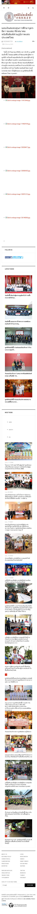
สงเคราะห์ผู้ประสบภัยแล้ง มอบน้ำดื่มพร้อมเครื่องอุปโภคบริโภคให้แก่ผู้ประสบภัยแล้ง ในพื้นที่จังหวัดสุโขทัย (18, 668)
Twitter (22, 870)
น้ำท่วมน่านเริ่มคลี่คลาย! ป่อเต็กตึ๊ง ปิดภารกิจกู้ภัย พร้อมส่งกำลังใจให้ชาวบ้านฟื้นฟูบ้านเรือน (18, 814)
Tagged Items (5, 875)
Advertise (4, 866)
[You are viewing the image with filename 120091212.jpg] (20, 205)
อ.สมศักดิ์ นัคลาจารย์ (27, 896)
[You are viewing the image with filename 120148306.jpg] (20, 228)
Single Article (6, 873)
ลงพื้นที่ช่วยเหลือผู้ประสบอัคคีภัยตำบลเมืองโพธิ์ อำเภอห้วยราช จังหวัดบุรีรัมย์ (17, 581)
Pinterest (23, 877)
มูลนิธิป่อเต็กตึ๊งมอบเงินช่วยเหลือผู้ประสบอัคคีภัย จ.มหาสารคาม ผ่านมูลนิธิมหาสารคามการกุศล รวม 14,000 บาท (18, 680)
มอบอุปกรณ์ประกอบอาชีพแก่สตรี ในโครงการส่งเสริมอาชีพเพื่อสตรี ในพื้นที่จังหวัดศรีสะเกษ (18, 756)
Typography (5, 877)
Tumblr (22, 875)
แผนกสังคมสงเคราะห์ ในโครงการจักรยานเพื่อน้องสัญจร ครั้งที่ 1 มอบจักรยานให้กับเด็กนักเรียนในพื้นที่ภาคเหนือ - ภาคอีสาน (18, 496)
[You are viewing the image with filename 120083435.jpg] (20, 181)
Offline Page (23, 863)
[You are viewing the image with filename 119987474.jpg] (20, 134)
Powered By (18, 905)
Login (21, 854)
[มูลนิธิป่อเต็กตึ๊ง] (18, 17)
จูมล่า (3, 899)
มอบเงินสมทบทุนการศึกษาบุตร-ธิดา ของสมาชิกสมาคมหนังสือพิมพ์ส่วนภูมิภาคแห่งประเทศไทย (18, 32)
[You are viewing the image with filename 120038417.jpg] (20, 158)
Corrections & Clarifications (6, 860)
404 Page (22, 866)
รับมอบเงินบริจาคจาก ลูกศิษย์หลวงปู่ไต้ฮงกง (18, 732)
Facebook (23, 873)
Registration (24, 856)
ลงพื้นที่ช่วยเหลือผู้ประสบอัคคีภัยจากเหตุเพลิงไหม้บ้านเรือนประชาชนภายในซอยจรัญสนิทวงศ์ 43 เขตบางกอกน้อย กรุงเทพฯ (18, 784)
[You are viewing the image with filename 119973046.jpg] (20, 111)
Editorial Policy (6, 856)
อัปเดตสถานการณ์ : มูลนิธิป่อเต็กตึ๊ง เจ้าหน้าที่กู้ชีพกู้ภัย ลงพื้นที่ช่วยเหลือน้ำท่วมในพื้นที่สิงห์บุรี (18, 841)
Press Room (5, 863)
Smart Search (24, 861)
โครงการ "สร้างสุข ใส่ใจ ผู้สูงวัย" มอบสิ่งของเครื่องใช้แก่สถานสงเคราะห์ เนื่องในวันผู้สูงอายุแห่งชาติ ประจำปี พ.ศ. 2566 (18, 467)
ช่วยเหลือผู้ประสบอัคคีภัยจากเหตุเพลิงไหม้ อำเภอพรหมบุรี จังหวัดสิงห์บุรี (17, 559)
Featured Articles (7, 870)
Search (22, 859)
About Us (4, 854)
